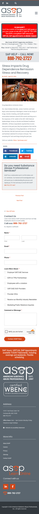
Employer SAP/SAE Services (17, 272)
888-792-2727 (19, 58)
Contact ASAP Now (15, 339)
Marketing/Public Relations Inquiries (20, 305)
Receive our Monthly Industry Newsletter (22, 300)
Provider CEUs (12, 294)
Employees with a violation (17, 283)
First (5, 241)
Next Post (19, 200)
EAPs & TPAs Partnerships (17, 278)
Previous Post (19, 195)
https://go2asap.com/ (20, 140)
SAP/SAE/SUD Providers (16, 289)
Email (7, 246)
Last (23, 241)
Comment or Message (13, 310)
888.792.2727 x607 (9, 185)
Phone (7, 258)
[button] (15, 3)
